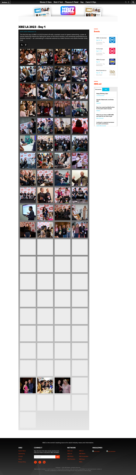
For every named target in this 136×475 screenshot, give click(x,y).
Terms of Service (84, 470)
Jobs (106, 89)
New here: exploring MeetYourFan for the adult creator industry (105, 108)
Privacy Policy (22, 462)
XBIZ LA (81, 451)
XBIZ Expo (82, 459)
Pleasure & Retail (71, 2)
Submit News (22, 451)
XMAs (80, 462)
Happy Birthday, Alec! (102, 93)
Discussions (98, 89)
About (20, 459)
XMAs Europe (100, 60)
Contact (20, 456)
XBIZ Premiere (71, 459)
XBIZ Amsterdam (101, 38)
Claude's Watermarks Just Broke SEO (105, 100)
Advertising (21, 453)
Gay (82, 2)
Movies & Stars (46, 2)
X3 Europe (99, 49)
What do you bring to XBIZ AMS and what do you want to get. (105, 115)
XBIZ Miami (82, 453)
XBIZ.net (97, 83)
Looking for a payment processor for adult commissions (105, 123)
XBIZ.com (70, 451)
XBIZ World (70, 456)
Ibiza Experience (101, 70)
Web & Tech (58, 2)
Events (97, 31)
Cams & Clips (91, 2)
